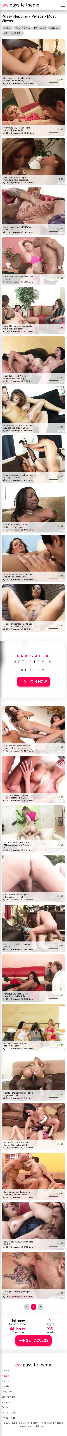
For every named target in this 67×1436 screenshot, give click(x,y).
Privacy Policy (9, 1418)
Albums (6, 1381)
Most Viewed (22, 28)
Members (6, 1402)
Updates (6, 1370)
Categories (7, 1391)
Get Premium (8, 1397)
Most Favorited (12, 33)
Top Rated (40, 28)
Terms (5, 1407)
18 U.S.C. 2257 (9, 1412)
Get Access (37, 1340)
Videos (5, 1376)
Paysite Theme (20, 5)
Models (5, 1386)
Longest (54, 28)
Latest (7, 28)
